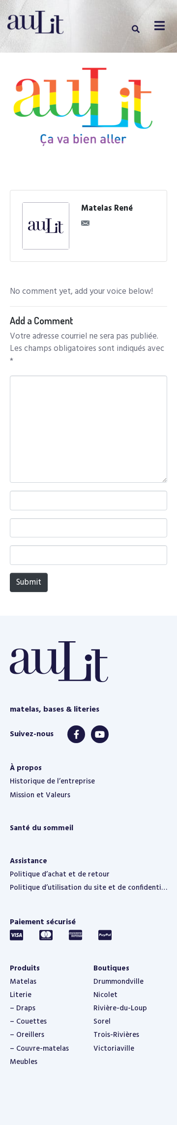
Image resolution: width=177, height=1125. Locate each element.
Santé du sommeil (41, 828)
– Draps (22, 1008)
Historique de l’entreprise (52, 781)
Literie (20, 995)
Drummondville (118, 981)
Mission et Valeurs (40, 795)
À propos (26, 768)
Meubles (23, 1062)
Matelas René (107, 208)
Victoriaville (113, 1048)
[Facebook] (76, 734)
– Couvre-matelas (39, 1048)
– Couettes (28, 1021)
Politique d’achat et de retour (60, 874)
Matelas (23, 981)
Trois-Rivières (116, 1035)
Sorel (102, 1021)
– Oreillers (27, 1035)
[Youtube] (100, 734)
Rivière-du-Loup (120, 1008)
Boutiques (111, 968)
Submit (28, 582)
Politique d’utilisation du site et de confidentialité (88, 887)
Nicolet (105, 995)
